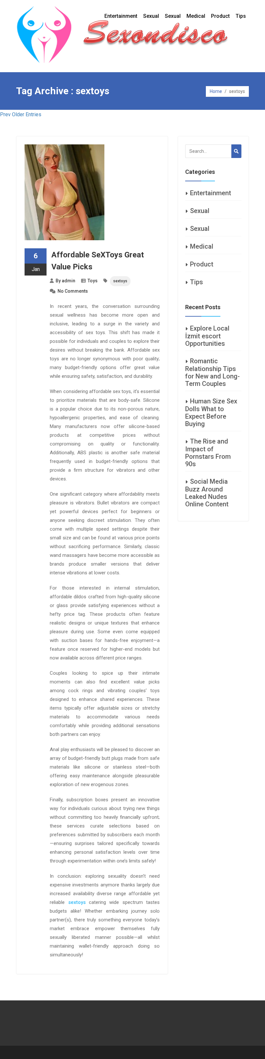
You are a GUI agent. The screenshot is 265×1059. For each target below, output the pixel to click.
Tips (241, 16)
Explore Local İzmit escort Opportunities (207, 335)
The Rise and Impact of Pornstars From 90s (208, 452)
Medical (195, 16)
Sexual (151, 16)
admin (68, 280)
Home (216, 91)
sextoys (120, 281)
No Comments (73, 291)
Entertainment (120, 16)
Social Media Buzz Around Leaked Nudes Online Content (206, 493)
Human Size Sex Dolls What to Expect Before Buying (211, 412)
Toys (93, 280)
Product (220, 16)
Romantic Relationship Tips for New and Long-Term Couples (212, 372)
